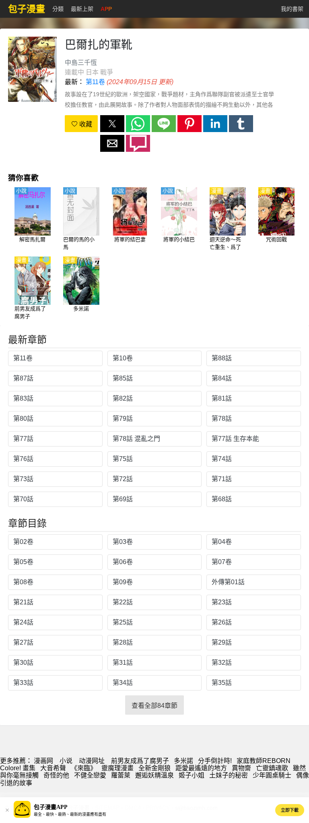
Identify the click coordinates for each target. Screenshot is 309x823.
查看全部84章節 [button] (154, 705)
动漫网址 (92, 760)
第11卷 (95, 82)
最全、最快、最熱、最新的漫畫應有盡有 (70, 814)
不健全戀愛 (90, 775)
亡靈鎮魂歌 (272, 768)
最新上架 (82, 9)
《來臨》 (84, 768)
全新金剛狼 (154, 768)
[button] (112, 123)
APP (106, 9)
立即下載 (290, 810)
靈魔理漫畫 (117, 768)
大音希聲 (53, 768)
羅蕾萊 (120, 775)
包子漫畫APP (51, 807)
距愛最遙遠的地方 (201, 768)
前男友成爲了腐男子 (140, 760)
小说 (66, 760)
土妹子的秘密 (228, 775)
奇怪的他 (56, 775)
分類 (58, 9)
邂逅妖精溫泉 (154, 775)
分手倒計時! (215, 760)
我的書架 (292, 9)
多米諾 (183, 760)
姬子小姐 (191, 775)
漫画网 (43, 760)
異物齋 (241, 768)
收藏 (85, 124)
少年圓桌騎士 (272, 775)
